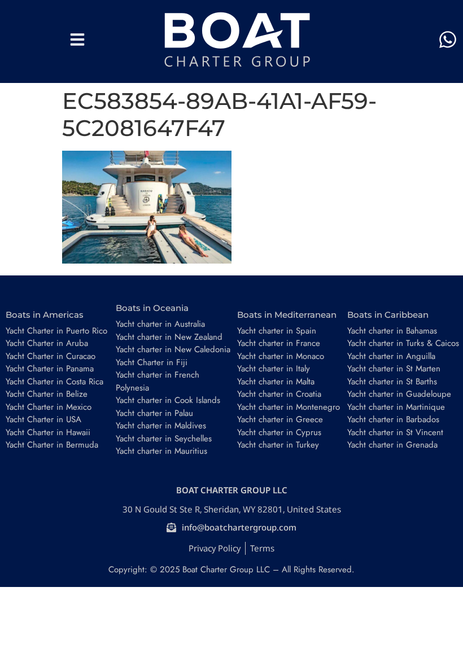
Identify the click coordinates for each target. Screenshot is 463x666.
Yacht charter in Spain (276, 331)
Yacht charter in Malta (276, 381)
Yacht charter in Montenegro (288, 407)
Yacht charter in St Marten (393, 368)
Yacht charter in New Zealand (169, 337)
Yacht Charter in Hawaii (48, 432)
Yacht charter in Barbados (393, 419)
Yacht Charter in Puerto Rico (56, 331)
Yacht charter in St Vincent (395, 432)
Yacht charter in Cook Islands (168, 400)
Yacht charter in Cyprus (279, 432)
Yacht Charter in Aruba (47, 343)
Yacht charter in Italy (273, 368)
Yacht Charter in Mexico (48, 407)
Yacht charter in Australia (160, 324)
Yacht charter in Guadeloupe (399, 394)
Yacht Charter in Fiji (151, 362)
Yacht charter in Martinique (396, 407)
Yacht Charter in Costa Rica (54, 381)
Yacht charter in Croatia (279, 394)
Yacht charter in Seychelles (164, 438)
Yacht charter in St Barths (392, 381)
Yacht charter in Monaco (280, 356)
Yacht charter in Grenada (392, 445)
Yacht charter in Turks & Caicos (403, 343)
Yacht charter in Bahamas (392, 331)
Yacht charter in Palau (154, 413)
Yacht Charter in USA (43, 419)
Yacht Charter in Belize (47, 394)
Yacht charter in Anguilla (391, 356)
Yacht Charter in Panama (50, 368)
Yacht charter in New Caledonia (173, 349)
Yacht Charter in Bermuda (52, 445)
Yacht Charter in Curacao (50, 356)
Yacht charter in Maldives (161, 425)
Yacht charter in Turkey (278, 445)
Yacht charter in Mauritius (161, 451)
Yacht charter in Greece (280, 419)
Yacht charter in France (278, 343)
